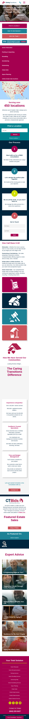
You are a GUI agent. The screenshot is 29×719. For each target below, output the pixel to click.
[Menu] (24, 2)
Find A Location (14, 26)
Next (14, 235)
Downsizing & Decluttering (9, 253)
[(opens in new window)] (4, 579)
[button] (3, 540)
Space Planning (6, 74)
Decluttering (5, 61)
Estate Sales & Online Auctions (11, 261)
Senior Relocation (7, 47)
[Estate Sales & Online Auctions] (14, 316)
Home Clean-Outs (7, 269)
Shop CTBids (15, 563)
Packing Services (14, 708)
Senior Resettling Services (14, 711)
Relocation (5, 247)
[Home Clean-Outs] (14, 332)
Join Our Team (13, 36)
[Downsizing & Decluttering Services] (14, 300)
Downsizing (5, 65)
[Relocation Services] (14, 284)
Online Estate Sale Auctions (10, 79)
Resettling (5, 56)
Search (15, 134)
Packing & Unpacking (8, 52)
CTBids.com (21, 512)
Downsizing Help (14, 714)
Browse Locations (13, 138)
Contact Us (14, 490)
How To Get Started (14, 31)
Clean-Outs (5, 70)
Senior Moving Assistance (14, 705)
